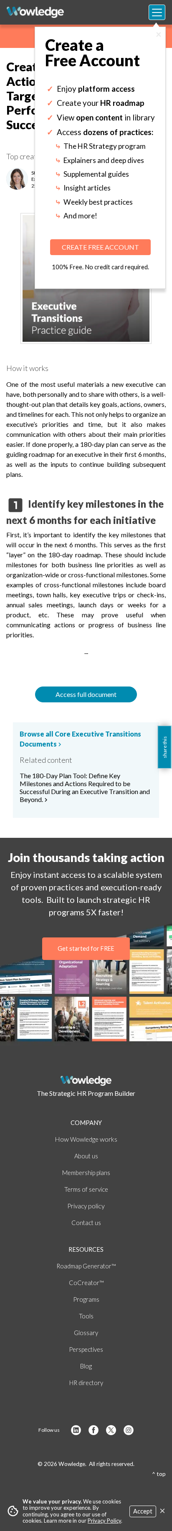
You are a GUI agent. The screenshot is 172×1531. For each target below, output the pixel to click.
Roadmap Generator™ (86, 1266)
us (86, 1156)
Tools (86, 1316)
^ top (159, 1473)
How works (86, 1139)
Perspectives (86, 1349)
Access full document (86, 694)
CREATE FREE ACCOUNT (100, 247)
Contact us (86, 1222)
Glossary (86, 1332)
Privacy (86, 1206)
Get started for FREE (86, 948)
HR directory (86, 1382)
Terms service (86, 1189)
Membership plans (86, 1172)
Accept (142, 1511)
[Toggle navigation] (157, 12)
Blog (86, 1366)
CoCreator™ (86, 1282)
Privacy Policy (104, 1520)
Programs (86, 1299)
